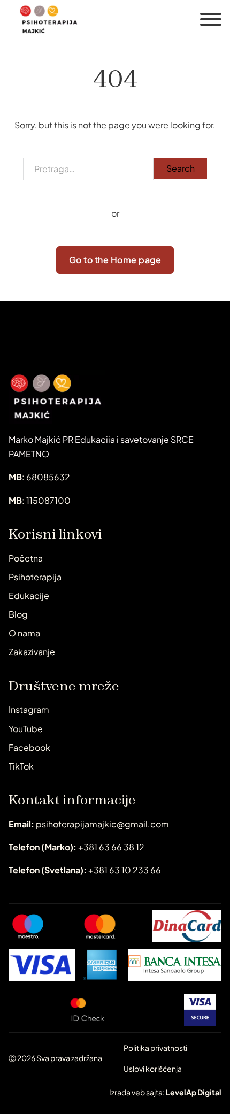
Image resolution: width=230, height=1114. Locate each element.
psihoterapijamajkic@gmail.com (89, 823)
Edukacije (29, 595)
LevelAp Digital (193, 1092)
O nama (24, 633)
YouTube (26, 728)
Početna (26, 558)
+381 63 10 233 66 (85, 869)
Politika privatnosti (155, 1047)
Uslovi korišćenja (153, 1068)
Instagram (29, 709)
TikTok (21, 766)
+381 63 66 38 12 (76, 846)
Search (180, 168)
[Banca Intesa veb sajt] (174, 965)
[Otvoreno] (210, 19)
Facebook (29, 747)
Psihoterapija (35, 576)
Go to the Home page (115, 259)
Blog (18, 614)
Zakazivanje (32, 651)
